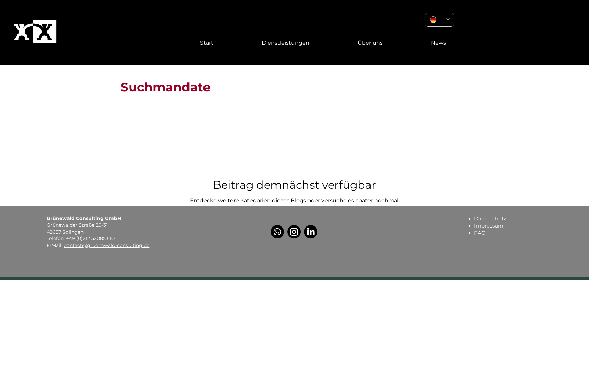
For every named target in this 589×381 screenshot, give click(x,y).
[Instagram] (294, 231)
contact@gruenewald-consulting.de (106, 245)
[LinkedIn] (310, 231)
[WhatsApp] (277, 231)
